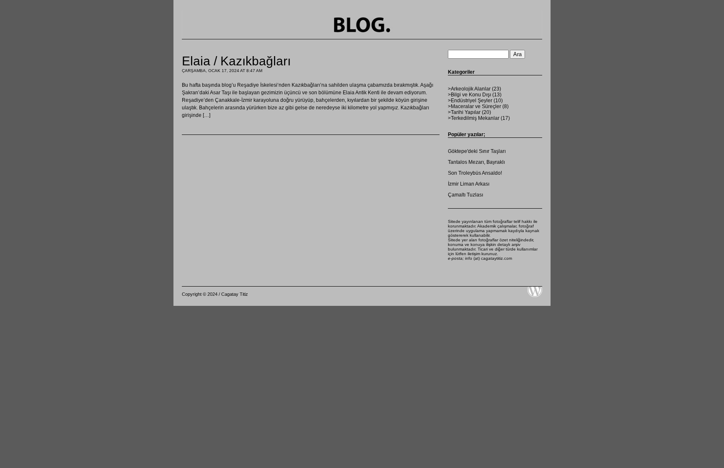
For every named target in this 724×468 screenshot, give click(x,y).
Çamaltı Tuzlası (465, 195)
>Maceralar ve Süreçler (474, 106)
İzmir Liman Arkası (468, 184)
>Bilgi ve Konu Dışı (469, 95)
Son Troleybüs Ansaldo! (475, 173)
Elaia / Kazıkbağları (236, 61)
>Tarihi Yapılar (464, 112)
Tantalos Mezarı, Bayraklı (476, 162)
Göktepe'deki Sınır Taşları (477, 151)
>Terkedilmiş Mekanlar (473, 118)
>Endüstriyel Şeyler (470, 100)
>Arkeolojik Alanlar (469, 89)
